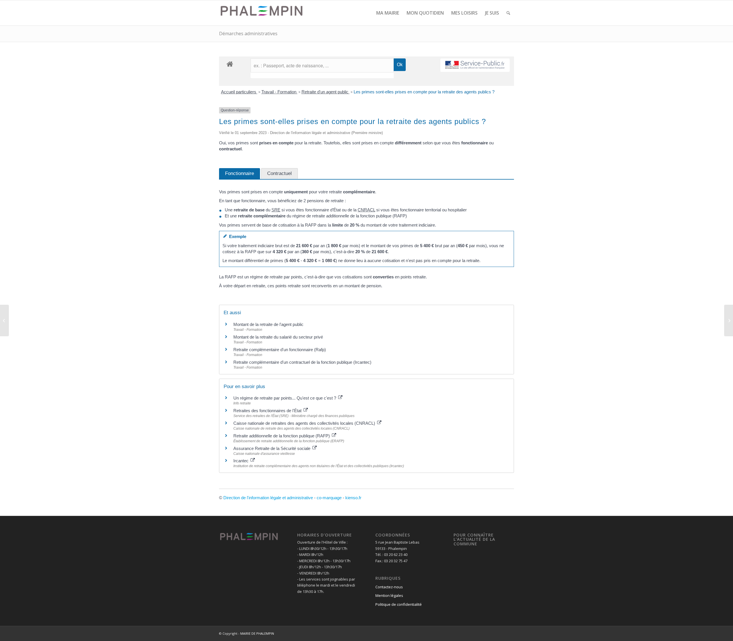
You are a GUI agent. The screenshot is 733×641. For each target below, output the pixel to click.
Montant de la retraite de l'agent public (268, 324)
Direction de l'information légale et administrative (268, 497)
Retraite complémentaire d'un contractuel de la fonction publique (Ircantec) (302, 362)
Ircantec (241, 460)
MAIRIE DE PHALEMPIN (257, 633)
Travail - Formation (279, 91)
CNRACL (366, 209)
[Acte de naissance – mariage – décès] (4, 320)
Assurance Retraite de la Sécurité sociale (272, 448)
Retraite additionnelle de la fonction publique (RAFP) (282, 435)
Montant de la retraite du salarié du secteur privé (278, 337)
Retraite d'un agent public (326, 91)
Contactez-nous (389, 586)
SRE (275, 209)
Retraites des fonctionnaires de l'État (268, 410)
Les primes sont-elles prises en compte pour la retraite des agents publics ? (424, 91)
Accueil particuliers (239, 91)
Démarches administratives (248, 33)
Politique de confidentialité (398, 604)
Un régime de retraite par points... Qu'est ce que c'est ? (285, 398)
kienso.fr (353, 497)
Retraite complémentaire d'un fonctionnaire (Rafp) (279, 349)
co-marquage (329, 497)
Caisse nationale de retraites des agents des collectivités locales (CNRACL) (304, 423)
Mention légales (389, 595)
